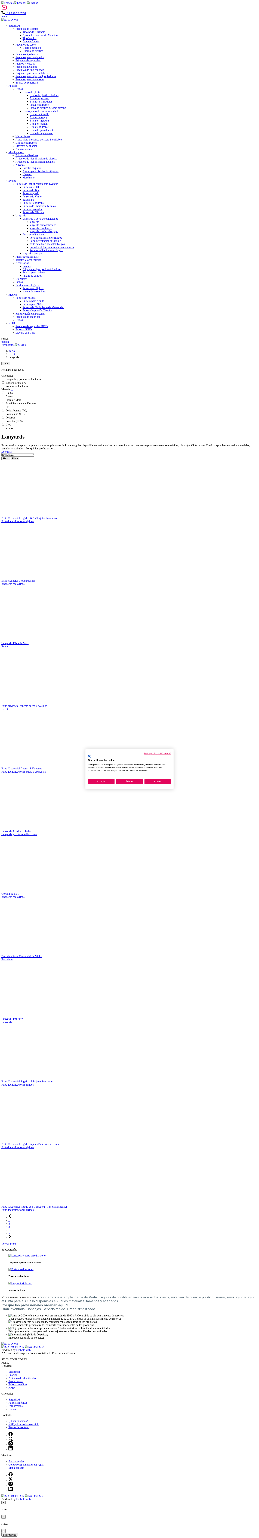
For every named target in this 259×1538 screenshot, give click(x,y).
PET (8, 406)
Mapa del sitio (16, 1467)
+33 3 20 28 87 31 (15, 13)
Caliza (9, 392)
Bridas (12, 1409)
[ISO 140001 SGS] (13, 1346)
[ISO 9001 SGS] (34, 1346)
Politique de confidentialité (157, 753)
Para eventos (15, 1381)
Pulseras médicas (17, 1384)
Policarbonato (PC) (16, 410)
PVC (8, 424)
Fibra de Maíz (13, 399)
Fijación (12, 1374)
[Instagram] (10, 1444)
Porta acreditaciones (17, 386)
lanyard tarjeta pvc (16, 382)
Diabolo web (23, 1349)
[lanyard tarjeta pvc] (20, 1283)
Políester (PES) (14, 421)
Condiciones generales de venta (26, 1464)
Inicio (11, 350)
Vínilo (9, 428)
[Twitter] (10, 1439)
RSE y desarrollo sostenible (23, 1424)
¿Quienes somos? (18, 1420)
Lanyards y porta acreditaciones (23, 379)
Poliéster (10, 417)
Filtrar (6, 458)
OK (6, 363)
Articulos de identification (22, 1378)
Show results (9, 1534)
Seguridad (14, 1371)
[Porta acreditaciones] (20, 1269)
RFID (11, 1387)
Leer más (6, 451)
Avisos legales (16, 1461)
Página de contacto (18, 1427)
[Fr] (7, 2)
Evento (12, 354)
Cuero (9, 396)
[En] (32, 2)
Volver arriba (8, 1243)
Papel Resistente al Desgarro (21, 403)
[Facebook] (10, 1435)
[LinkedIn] (10, 1449)
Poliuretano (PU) (15, 414)
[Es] (20, 2)
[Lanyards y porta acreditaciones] (27, 1255)
